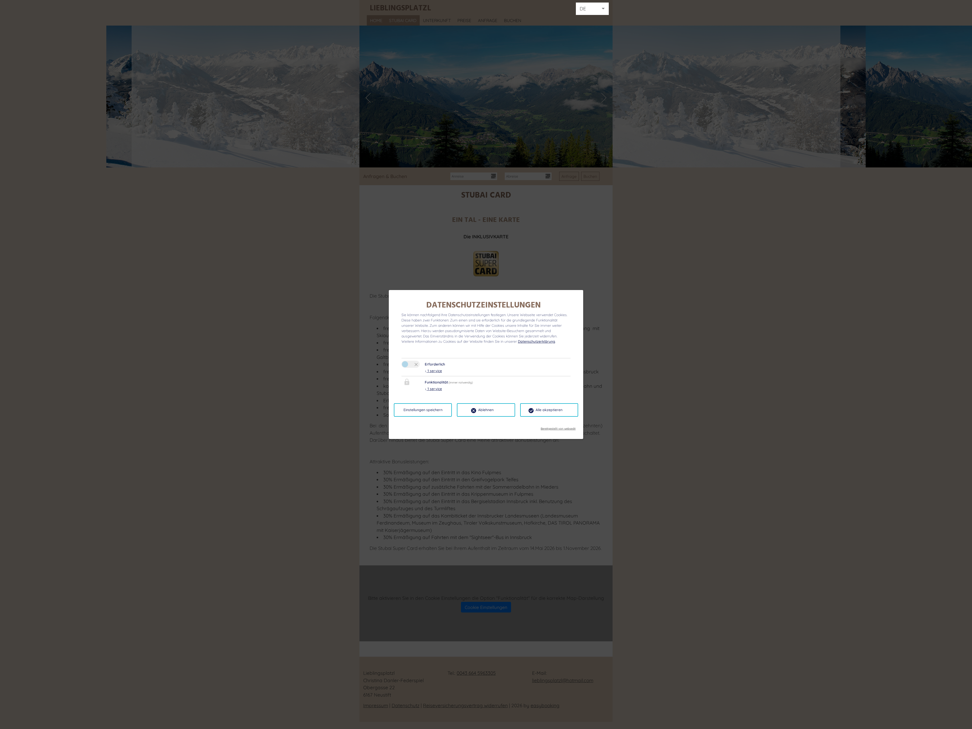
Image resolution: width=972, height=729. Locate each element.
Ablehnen (486, 410)
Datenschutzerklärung (536, 341)
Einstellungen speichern (422, 410)
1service (433, 371)
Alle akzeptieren (549, 410)
